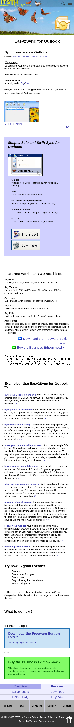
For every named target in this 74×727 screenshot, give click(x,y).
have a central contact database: (21, 466)
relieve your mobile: (15, 526)
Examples (34, 56)
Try (22, 83)
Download (57, 691)
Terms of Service (48, 717)
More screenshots (13, 124)
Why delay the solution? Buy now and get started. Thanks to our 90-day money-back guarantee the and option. (36, 667)
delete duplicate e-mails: (17, 546)
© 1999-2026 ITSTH (11, 717)
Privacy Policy (30, 717)
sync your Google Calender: (20, 395)
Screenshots (20, 691)
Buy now (57, 697)
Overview (16, 56)
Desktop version (47, 721)
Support (51, 705)
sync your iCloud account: (18, 409)
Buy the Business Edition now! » (41, 347)
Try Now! (43, 56)
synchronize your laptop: (17, 424)
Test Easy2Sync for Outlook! (34, 638)
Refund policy (66, 717)
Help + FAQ (20, 697)
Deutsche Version (28, 721)
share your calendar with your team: (23, 445)
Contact (67, 705)
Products (7, 705)
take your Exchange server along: (22, 484)
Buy (27, 83)
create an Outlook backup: (18, 502)
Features (25, 56)
